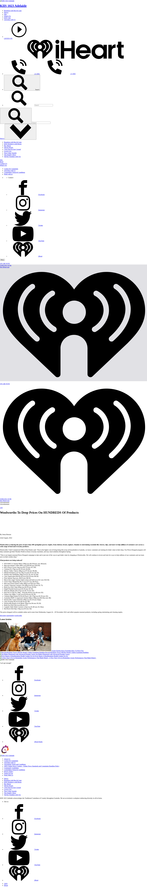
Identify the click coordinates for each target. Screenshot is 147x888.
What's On (7, 16)
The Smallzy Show (10, 155)
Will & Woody (8, 147)
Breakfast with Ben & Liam (13, 11)
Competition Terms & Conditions (14, 172)
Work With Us (8, 775)
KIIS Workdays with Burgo (13, 144)
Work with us (8, 174)
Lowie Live (7, 151)
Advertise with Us (10, 20)
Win (5, 14)
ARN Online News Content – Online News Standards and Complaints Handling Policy (31, 766)
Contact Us (3, 163)
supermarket (10, 615)
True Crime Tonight (10, 153)
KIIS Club (7, 18)
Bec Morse (7, 146)
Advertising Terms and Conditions (15, 764)
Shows (6, 12)
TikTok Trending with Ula (12, 156)
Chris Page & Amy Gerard (12, 149)
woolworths (18, 615)
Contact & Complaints (11, 169)
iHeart (6, 885)
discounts (3, 615)
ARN (6, 883)
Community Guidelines (11, 768)
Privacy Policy (8, 771)
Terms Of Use (8, 773)
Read (1, 162)
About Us (7, 759)
